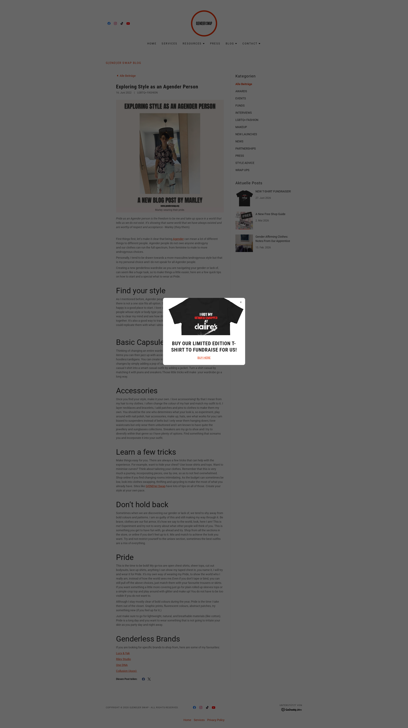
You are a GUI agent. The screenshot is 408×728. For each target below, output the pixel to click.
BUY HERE (204, 357)
